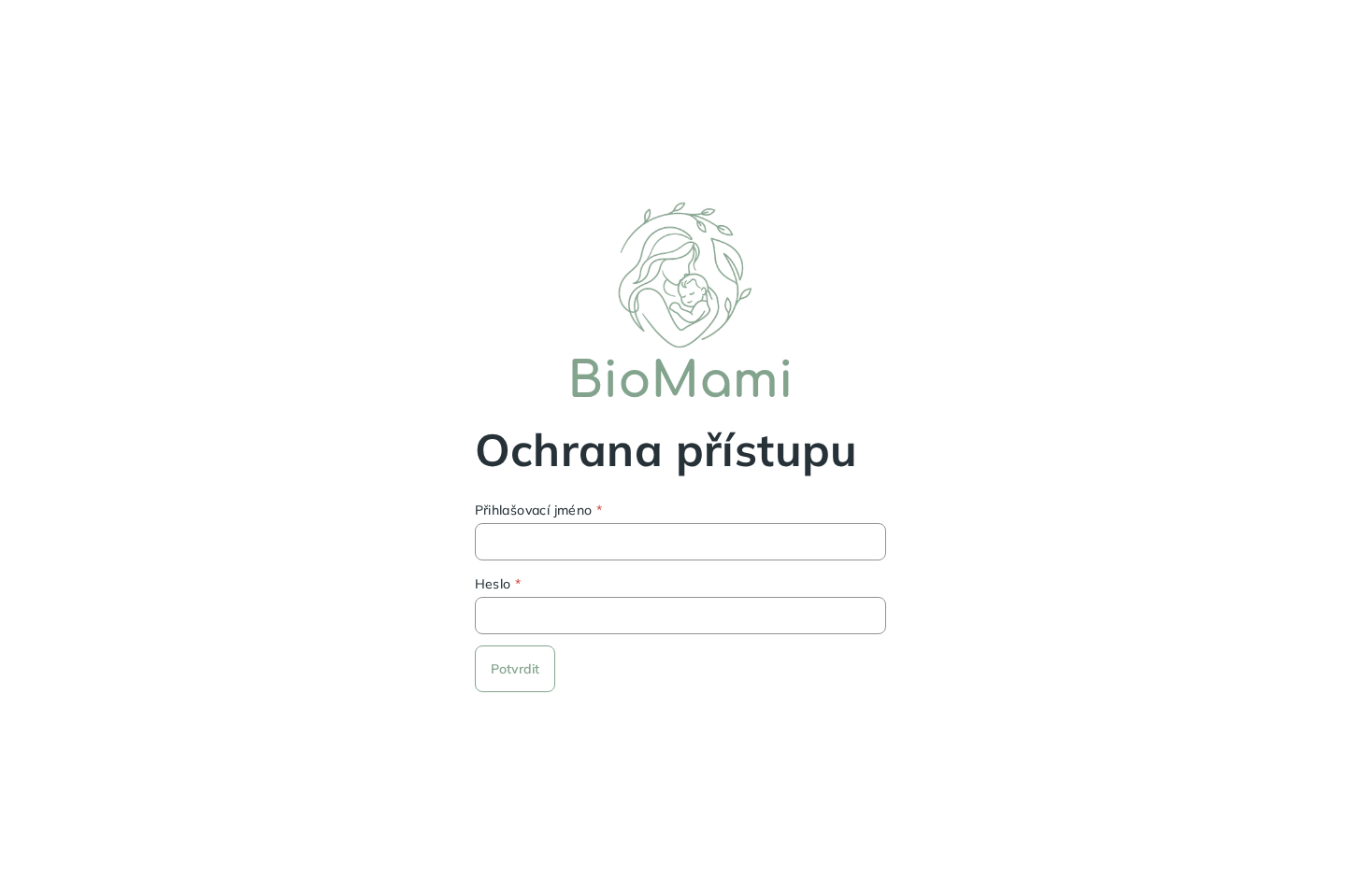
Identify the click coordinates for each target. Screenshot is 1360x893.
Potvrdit (515, 668)
